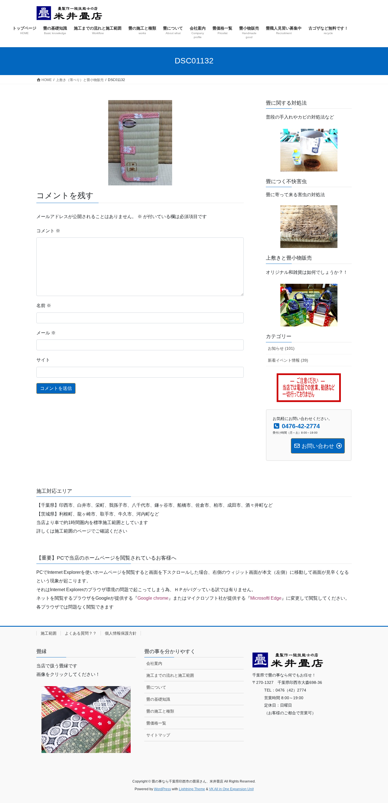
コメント (48, 230)
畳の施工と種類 (160, 711)
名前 (43, 305)
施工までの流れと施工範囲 (170, 675)
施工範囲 (49, 633)
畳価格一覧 (156, 723)
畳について (156, 687)
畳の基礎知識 (158, 699)
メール (46, 332)
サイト (43, 359)
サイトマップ (158, 735)
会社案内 (154, 663)
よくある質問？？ (81, 633)
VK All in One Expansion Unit (231, 789)
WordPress (162, 789)
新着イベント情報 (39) (288, 360)
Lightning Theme (192, 789)
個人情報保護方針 (121, 633)
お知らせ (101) (281, 348)
